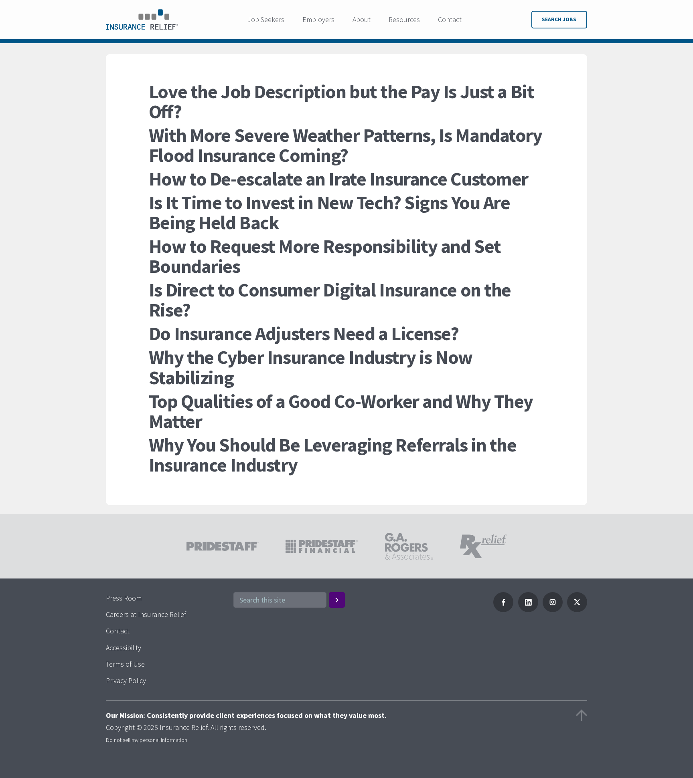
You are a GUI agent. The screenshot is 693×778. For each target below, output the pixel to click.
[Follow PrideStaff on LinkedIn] (528, 609)
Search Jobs (559, 19)
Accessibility (123, 647)
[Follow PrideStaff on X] (577, 609)
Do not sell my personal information (146, 740)
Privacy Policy (126, 680)
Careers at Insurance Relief (146, 614)
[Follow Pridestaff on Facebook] (503, 609)
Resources (404, 19)
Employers (318, 19)
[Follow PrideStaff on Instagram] (553, 609)
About (362, 19)
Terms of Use (125, 664)
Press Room (124, 598)
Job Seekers (265, 19)
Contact (450, 19)
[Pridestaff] (142, 19)
